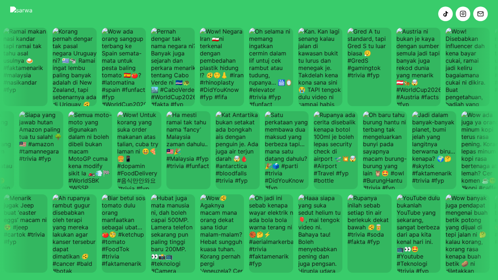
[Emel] (480, 14)
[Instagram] (463, 14)
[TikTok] (445, 14)
